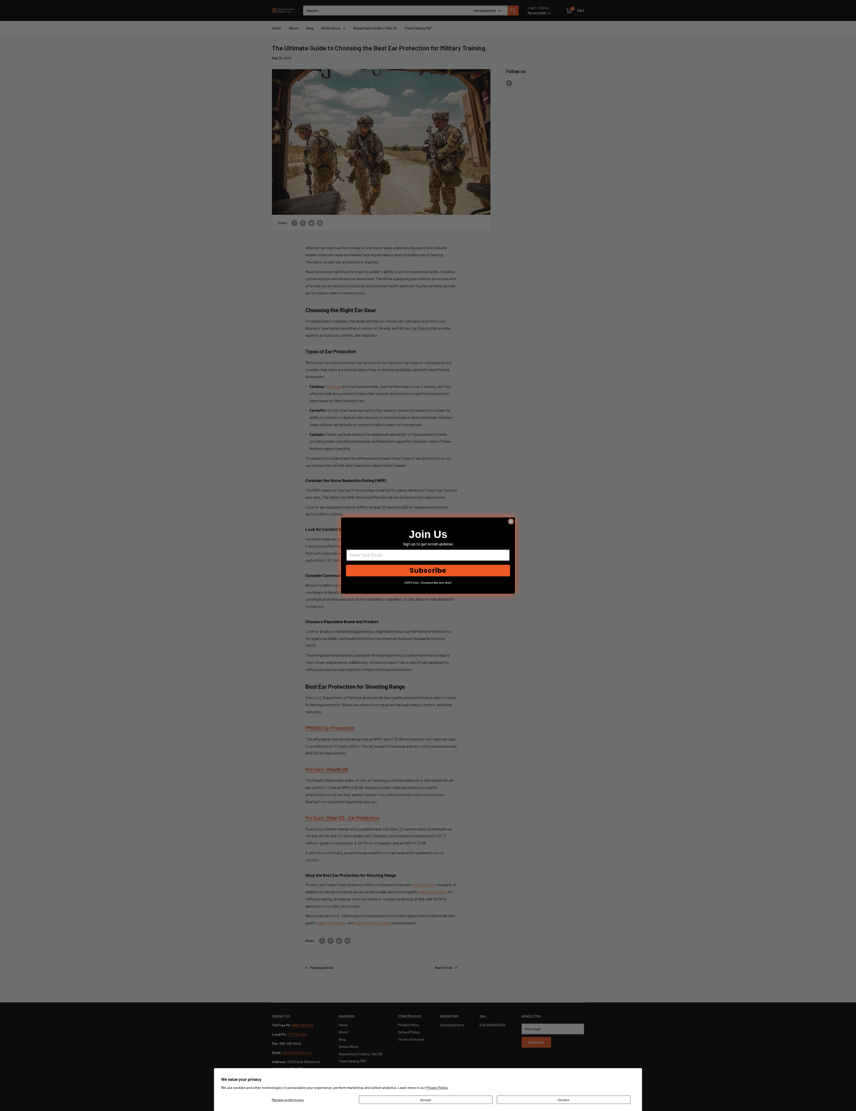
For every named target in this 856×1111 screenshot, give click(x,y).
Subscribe (428, 570)
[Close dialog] (511, 521)
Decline (564, 1100)
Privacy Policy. (437, 1087)
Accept (425, 1100)
